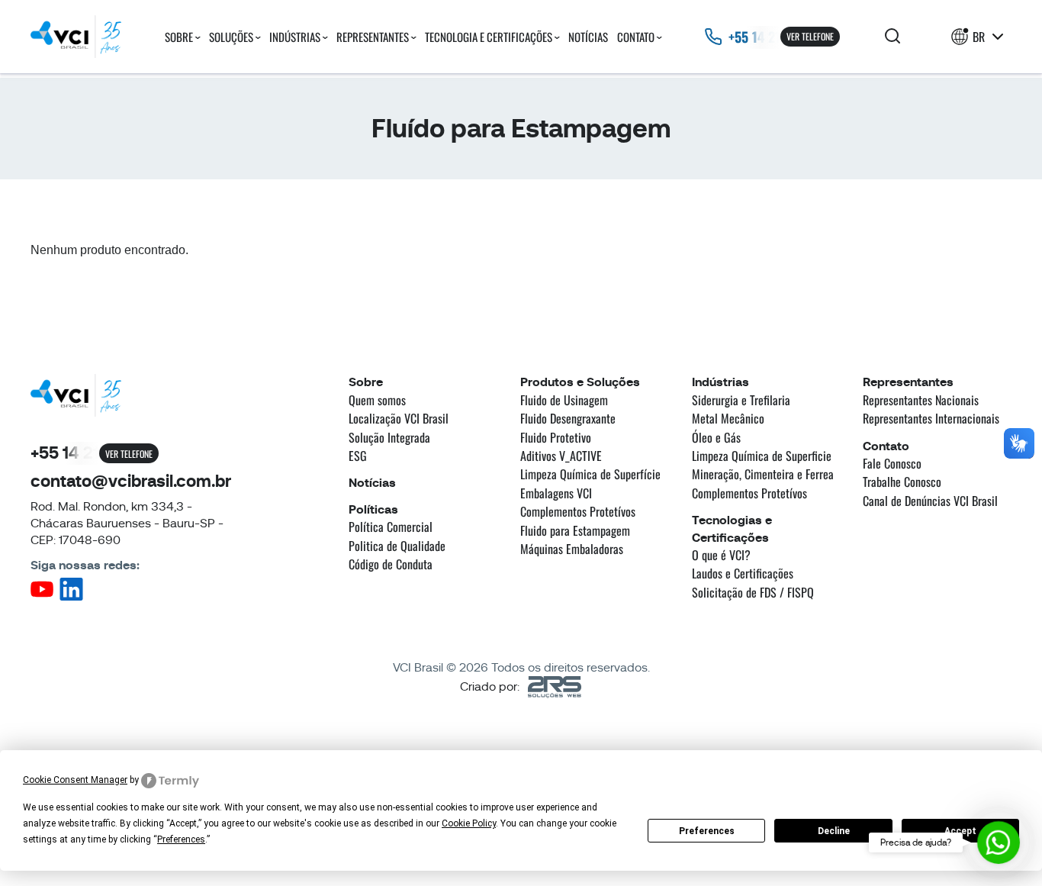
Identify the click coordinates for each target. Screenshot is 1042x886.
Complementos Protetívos (577, 511)
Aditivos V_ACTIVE (561, 455)
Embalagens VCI (556, 493)
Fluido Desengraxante (568, 418)
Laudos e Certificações (742, 573)
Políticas (373, 509)
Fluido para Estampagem (575, 530)
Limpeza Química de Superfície (590, 474)
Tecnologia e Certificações (488, 36)
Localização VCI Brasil (399, 418)
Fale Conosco (892, 463)
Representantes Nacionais (921, 400)
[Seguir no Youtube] (42, 594)
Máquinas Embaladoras (571, 549)
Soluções (231, 36)
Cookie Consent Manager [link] (75, 780)
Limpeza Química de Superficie (761, 455)
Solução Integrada (389, 437)
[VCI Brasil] (76, 36)
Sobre (179, 36)
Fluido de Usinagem (564, 400)
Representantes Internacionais (931, 418)
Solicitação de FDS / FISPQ (753, 592)
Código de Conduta (391, 564)
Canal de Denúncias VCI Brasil (930, 500)
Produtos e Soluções (580, 382)
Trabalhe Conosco (902, 481)
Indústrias (294, 36)
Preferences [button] (181, 839)
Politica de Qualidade (397, 545)
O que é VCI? (721, 555)
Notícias (588, 36)
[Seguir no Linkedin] (71, 597)
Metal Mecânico (728, 418)
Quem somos (377, 400)
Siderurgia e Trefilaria (741, 400)
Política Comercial (391, 526)
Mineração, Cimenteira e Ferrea (763, 474)
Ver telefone (810, 36)
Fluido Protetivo (555, 437)
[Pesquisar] (892, 37)
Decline (834, 831)
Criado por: (489, 687)
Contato (635, 36)
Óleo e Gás (716, 437)
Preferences (707, 831)
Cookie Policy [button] (469, 823)
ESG (358, 455)
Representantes (372, 36)
